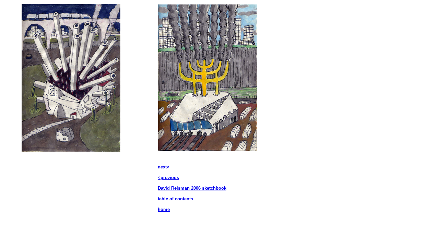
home (164, 209)
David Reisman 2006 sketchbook (192, 188)
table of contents (175, 198)
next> (163, 166)
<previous (168, 177)
